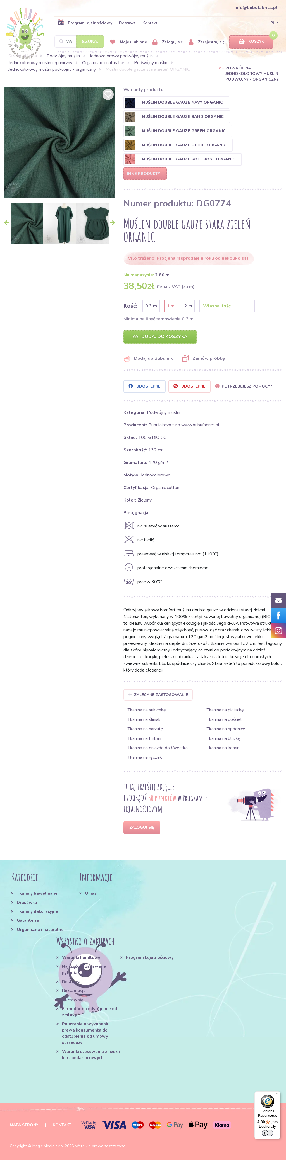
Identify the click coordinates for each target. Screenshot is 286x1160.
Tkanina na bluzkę (223, 738)
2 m (188, 306)
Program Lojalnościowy (150, 957)
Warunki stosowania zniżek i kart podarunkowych (91, 1055)
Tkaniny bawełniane (37, 893)
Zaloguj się (172, 42)
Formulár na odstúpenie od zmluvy (89, 1012)
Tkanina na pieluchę (225, 710)
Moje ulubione (133, 42)
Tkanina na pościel (224, 719)
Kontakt (149, 23)
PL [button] (272, 23)
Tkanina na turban (144, 738)
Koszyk (256, 41)
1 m (171, 306)
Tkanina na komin (223, 748)
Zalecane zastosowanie (161, 694)
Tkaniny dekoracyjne (37, 911)
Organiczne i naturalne (103, 63)
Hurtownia (73, 1000)
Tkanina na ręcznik (145, 757)
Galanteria (28, 920)
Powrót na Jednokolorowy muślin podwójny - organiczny (252, 73)
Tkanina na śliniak (144, 719)
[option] (59, 142)
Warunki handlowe (81, 957)
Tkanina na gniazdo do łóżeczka (158, 748)
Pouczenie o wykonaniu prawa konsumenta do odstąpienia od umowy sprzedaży (85, 1033)
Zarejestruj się (211, 42)
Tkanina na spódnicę (226, 729)
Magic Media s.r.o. (48, 1146)
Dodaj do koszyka (163, 337)
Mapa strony (24, 1125)
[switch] (267, 1133)
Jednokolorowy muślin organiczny (40, 63)
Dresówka (27, 902)
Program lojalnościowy (90, 23)
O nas (91, 893)
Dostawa (127, 23)
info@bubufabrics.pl (256, 7)
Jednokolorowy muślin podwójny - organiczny (52, 69)
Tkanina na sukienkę (147, 710)
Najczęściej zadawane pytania (84, 969)
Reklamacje (74, 990)
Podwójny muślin (63, 56)
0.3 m (151, 306)
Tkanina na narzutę (145, 729)
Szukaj (90, 41)
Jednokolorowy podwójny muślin (121, 56)
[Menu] (277, 1094)
